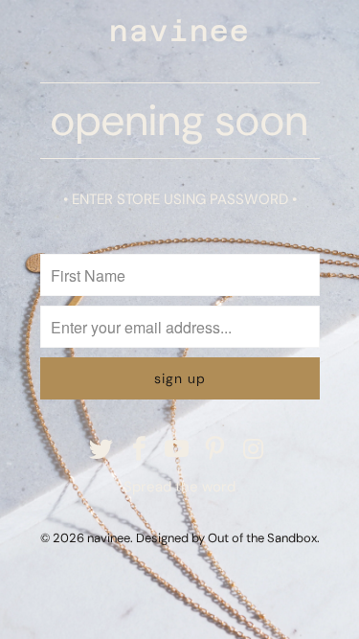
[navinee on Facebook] (139, 451)
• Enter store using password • (180, 199)
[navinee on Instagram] (253, 451)
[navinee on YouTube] (178, 451)
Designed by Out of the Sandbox (226, 538)
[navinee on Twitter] (101, 451)
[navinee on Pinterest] (215, 451)
